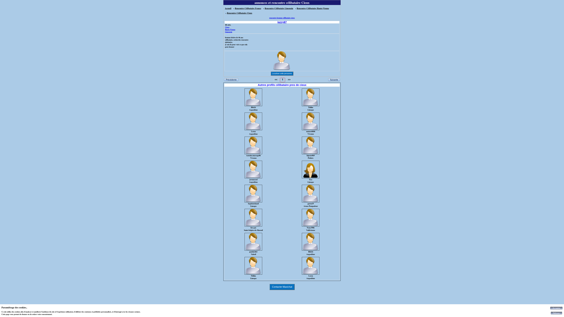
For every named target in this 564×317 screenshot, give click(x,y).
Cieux (227, 27)
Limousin (228, 32)
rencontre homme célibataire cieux (282, 18)
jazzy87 (282, 22)
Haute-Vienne (230, 29)
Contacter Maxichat (282, 287)
